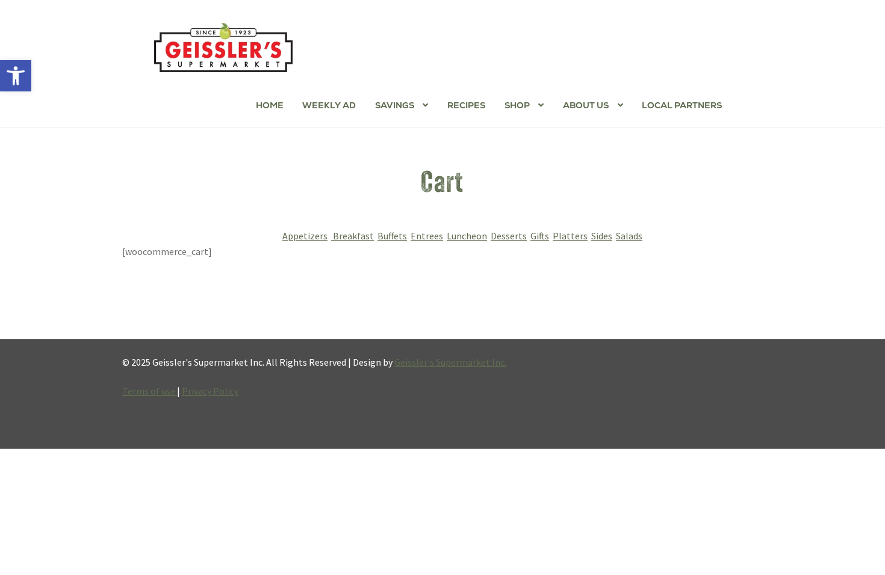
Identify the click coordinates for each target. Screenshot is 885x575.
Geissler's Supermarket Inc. (450, 362)
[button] (15, 75)
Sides (601, 236)
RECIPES (466, 105)
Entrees (427, 236)
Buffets (392, 236)
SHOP (517, 105)
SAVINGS (394, 105)
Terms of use (149, 391)
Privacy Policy (210, 391)
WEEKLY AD (329, 105)
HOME (270, 105)
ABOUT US (586, 105)
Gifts (539, 236)
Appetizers (305, 236)
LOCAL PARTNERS (682, 105)
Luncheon (467, 236)
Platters (570, 236)
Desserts (509, 236)
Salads (629, 236)
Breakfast (352, 236)
